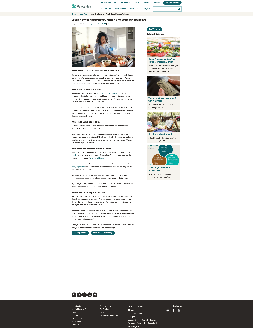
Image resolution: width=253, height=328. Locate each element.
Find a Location (120, 9)
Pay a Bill (147, 9)
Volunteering (77, 318)
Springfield (152, 323)
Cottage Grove (133, 320)
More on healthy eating (102, 233)
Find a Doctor (106, 9)
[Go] (179, 9)
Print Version (154, 29)
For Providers (125, 2)
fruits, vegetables (78, 167)
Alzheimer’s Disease (96, 158)
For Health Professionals (109, 315)
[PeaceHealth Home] (83, 6)
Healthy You (83, 14)
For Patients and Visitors (108, 2)
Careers (137, 2)
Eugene (153, 320)
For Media (103, 312)
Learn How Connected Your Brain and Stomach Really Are (110, 14)
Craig (130, 314)
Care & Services (135, 9)
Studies (74, 155)
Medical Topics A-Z (79, 309)
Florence (131, 323)
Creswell (144, 320)
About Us (157, 2)
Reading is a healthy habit (160, 134)
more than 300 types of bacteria (109, 93)
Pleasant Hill (141, 323)
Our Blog (75, 315)
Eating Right (101, 24)
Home (74, 14)
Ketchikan (138, 314)
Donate (146, 2)
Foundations (76, 322)
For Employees (105, 306)
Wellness (110, 24)
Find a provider (80, 233)
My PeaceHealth (172, 3)
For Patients (76, 306)
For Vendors (104, 309)
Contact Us (177, 306)
